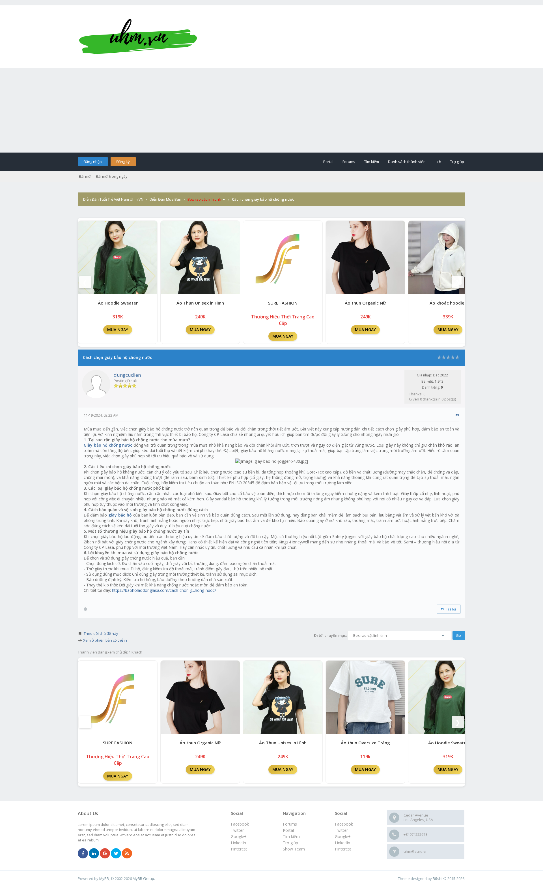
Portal (328, 161)
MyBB (104, 878)
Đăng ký (123, 161)
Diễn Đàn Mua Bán (165, 199)
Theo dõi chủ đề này (101, 633)
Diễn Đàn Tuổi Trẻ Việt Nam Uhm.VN (113, 199)
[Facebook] (83, 853)
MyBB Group (143, 878)
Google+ (343, 836)
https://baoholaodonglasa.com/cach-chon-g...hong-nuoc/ (164, 590)
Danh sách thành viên (407, 161)
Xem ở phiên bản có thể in (105, 640)
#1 (457, 415)
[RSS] (127, 853)
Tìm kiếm (371, 161)
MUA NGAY (117, 329)
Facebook (344, 824)
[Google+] (105, 853)
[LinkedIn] (94, 853)
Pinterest (343, 849)
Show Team (294, 849)
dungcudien (127, 375)
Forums (348, 161)
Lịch (438, 161)
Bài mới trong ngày (112, 176)
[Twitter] (116, 853)
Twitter (341, 830)
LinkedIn (342, 842)
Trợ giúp (457, 161)
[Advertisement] (271, 110)
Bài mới (85, 176)
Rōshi (437, 878)
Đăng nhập (92, 161)
